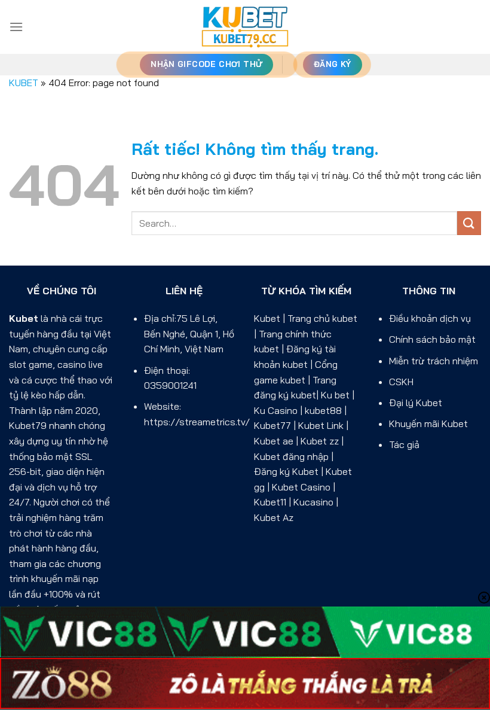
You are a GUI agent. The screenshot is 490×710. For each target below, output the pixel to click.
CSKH (401, 382)
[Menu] (16, 26)
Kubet (23, 318)
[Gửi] (469, 222)
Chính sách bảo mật (432, 339)
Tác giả (404, 444)
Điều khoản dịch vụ (430, 318)
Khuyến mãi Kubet (428, 423)
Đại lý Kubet (415, 403)
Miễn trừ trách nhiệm (433, 361)
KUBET (23, 83)
